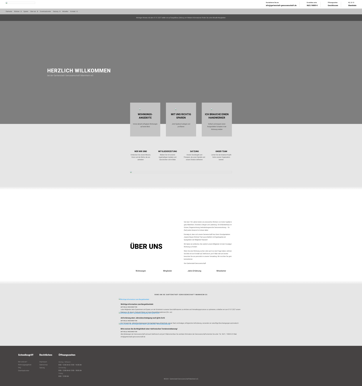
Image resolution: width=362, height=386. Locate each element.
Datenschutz (43, 365)
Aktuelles (65, 11)
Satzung (55, 11)
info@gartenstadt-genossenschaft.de (281, 5)
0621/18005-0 (312, 5)
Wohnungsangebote (24, 365)
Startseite (9, 11)
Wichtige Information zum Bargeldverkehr (137, 304)
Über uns (33, 11)
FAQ (19, 368)
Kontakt (73, 11)
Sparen (25, 11)
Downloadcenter (45, 11)
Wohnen (17, 11)
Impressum (43, 362)
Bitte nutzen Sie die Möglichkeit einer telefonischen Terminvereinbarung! (149, 329)
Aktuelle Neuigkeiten (129, 307)
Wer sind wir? (22, 362)
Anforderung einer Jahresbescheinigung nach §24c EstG (143, 318)
